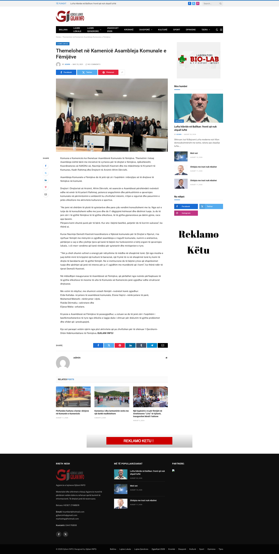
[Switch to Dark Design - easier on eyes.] (217, 29)
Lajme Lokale (77, 29)
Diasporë (144, 29)
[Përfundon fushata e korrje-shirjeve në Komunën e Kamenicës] (73, 396)
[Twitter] (45, 173)
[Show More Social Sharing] (122, 72)
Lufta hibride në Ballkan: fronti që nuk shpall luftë (195, 128)
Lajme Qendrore (93, 29)
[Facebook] (45, 166)
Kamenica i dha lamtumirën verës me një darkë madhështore (111, 412)
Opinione (191, 29)
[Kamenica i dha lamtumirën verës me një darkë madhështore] (111, 396)
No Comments (94, 64)
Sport (176, 29)
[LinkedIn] (45, 180)
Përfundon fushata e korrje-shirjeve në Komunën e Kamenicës (72, 412)
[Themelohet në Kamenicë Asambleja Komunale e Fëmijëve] (112, 115)
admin (67, 64)
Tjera (205, 29)
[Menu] (221, 29)
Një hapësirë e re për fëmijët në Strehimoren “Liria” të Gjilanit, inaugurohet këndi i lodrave (147, 414)
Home (58, 37)
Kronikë (129, 29)
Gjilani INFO (91, 549)
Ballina (63, 29)
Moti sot (74, 3)
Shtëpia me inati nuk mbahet (203, 167)
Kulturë (162, 29)
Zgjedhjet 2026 (112, 29)
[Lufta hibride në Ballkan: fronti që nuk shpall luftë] (198, 108)
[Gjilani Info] (70, 16)
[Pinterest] (45, 187)
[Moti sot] (181, 156)
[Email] (45, 194)
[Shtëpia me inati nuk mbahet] (181, 170)
